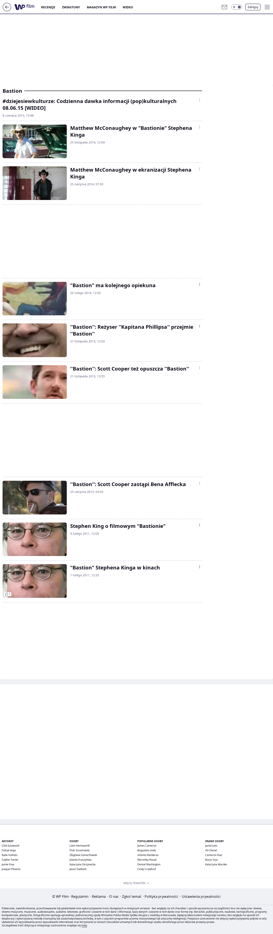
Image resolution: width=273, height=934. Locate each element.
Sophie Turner (10, 860)
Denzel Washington (148, 864)
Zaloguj (253, 7)
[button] (236, 7)
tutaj (84, 925)
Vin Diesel (211, 850)
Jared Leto (211, 845)
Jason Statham (78, 869)
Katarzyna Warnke (216, 864)
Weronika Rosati (147, 860)
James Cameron (146, 845)
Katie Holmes (9, 855)
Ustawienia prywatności (200, 896)
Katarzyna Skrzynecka (83, 864)
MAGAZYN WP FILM (101, 7)
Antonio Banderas (148, 855)
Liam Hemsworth (80, 845)
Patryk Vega (9, 850)
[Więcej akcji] (199, 100)
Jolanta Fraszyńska (80, 860)
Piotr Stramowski (80, 850)
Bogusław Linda (146, 850)
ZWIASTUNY (71, 7)
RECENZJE (48, 7)
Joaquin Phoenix (11, 869)
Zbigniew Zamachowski (83, 855)
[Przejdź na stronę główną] (7, 10)
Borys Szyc (211, 860)
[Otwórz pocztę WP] (224, 7)
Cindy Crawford (146, 869)
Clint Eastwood (10, 845)
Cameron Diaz (213, 855)
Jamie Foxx (8, 864)
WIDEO (128, 7)
